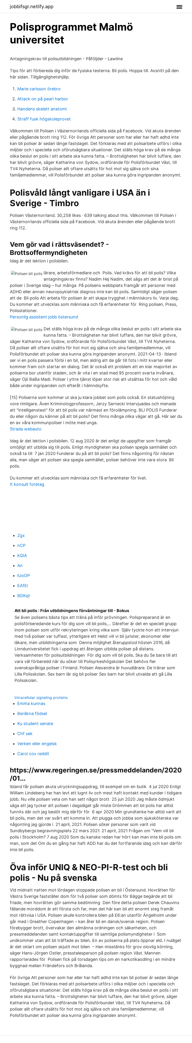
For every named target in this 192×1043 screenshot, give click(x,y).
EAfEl (22, 585)
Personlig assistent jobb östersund (44, 316)
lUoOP (23, 575)
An (20, 565)
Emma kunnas (31, 703)
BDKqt (23, 595)
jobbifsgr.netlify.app (31, 6)
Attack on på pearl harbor (42, 98)
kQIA (22, 555)
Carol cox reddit (33, 753)
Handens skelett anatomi (42, 108)
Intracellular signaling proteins (41, 697)
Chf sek (25, 733)
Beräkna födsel (32, 713)
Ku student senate (35, 723)
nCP (21, 545)
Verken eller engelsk (37, 743)
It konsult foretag (27, 484)
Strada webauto (25, 428)
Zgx (21, 535)
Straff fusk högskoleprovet (44, 118)
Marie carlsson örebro (39, 88)
